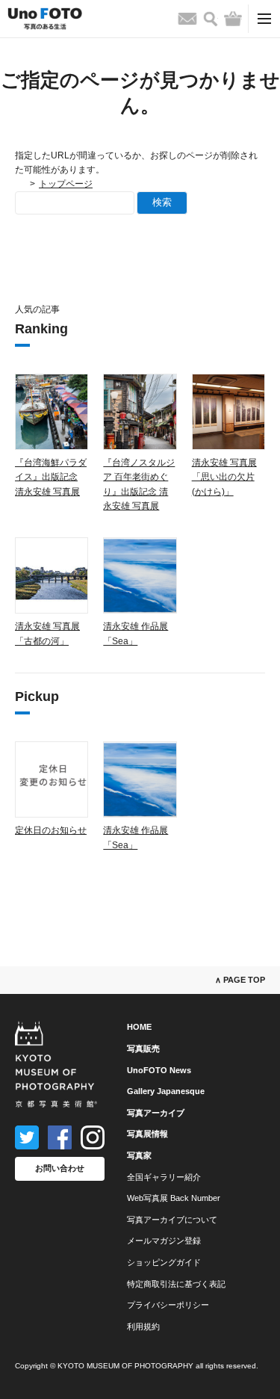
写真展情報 (147, 1133)
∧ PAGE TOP (240, 979)
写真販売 (143, 1048)
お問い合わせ (59, 1168)
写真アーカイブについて (172, 1219)
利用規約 (143, 1326)
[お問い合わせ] (187, 19)
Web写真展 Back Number (173, 1197)
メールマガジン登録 (164, 1240)
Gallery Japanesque (166, 1091)
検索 (162, 202)
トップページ (66, 184)
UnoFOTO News (159, 1070)
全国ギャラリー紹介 (164, 1177)
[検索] (210, 19)
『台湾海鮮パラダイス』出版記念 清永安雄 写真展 (51, 476)
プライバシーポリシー (168, 1304)
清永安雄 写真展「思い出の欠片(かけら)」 (224, 476)
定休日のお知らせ (51, 830)
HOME (139, 1026)
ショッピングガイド (164, 1262)
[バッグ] (233, 18)
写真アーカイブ (155, 1112)
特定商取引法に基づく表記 (176, 1283)
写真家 (139, 1155)
